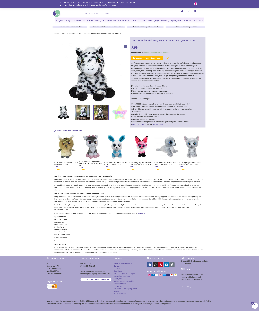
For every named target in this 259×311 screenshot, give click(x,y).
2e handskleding (94, 20)
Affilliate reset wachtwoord (191, 279)
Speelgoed (176, 20)
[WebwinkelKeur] (195, 4)
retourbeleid (157, 124)
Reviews (117, 291)
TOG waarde (186, 264)
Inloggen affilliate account (191, 277)
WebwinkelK (118, 294)
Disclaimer (118, 271)
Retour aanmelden (139, 124)
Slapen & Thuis (139, 20)
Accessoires (79, 20)
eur (124, 294)
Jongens (59, 20)
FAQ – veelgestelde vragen (124, 273)
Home (56, 33)
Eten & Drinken (109, 20)
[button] (164, 58)
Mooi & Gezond (124, 20)
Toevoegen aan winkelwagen (148, 58)
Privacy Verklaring (121, 286)
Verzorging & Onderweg (158, 20)
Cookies (117, 268)
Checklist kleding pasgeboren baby (194, 261)
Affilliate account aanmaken (192, 274)
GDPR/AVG (118, 278)
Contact (117, 266)
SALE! (201, 20)
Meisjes (68, 20)
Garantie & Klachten (122, 276)
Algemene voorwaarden (123, 263)
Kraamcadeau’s (190, 20)
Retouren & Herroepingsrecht (125, 289)
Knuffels (73, 33)
